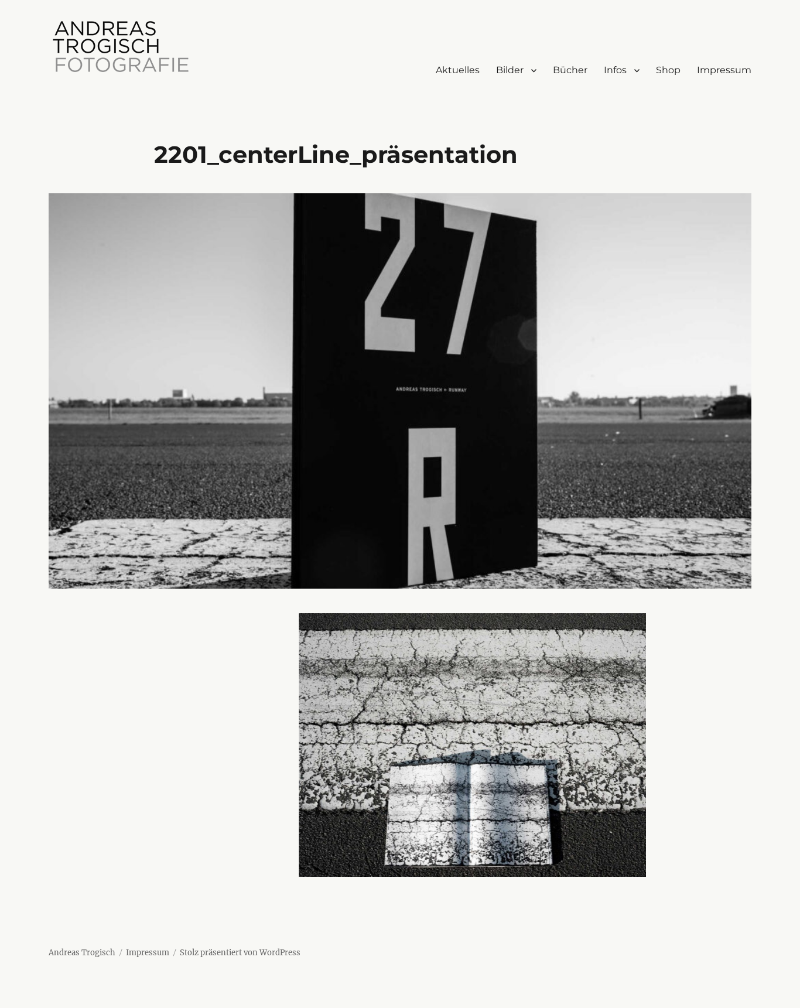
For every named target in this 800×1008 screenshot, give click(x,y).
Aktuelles (458, 70)
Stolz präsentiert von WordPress (240, 953)
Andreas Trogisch (82, 953)
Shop (668, 70)
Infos (615, 70)
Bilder (510, 70)
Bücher (570, 70)
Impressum (724, 70)
